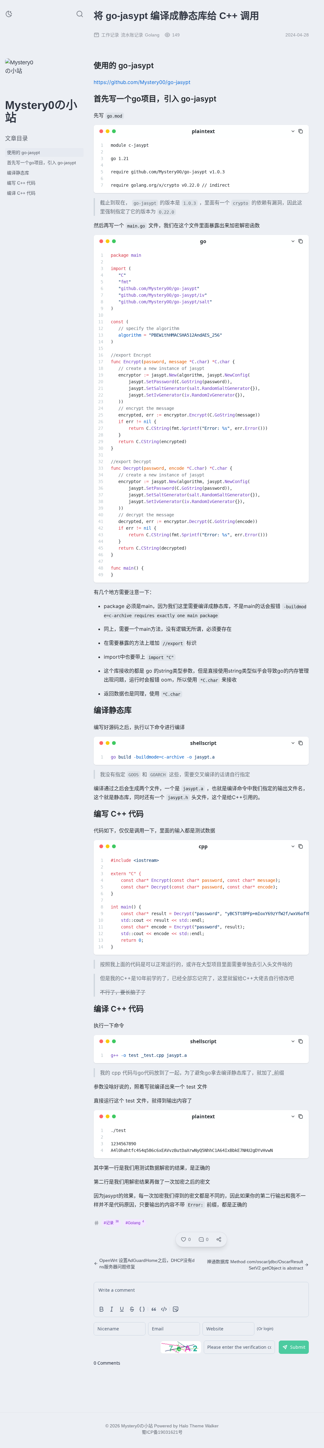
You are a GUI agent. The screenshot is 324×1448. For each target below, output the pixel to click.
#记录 (111, 1222)
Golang (152, 34)
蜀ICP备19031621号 (162, 1432)
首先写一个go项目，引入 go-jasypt (41, 162)
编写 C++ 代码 (21, 182)
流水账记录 (132, 34)
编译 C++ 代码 (21, 193)
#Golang (135, 1222)
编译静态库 (18, 172)
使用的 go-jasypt (23, 152)
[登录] (35, 85)
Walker (212, 1425)
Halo (183, 1425)
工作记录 (110, 34)
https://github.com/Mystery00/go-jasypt (142, 82)
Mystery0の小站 (137, 1425)
